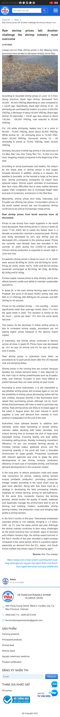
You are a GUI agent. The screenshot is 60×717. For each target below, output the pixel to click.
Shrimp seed (8, 650)
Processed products (12, 639)
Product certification (12, 661)
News (16, 19)
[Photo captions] (30, 73)
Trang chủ (6, 19)
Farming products (10, 634)
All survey (7, 690)
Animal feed (8, 645)
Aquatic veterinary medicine (16, 656)
